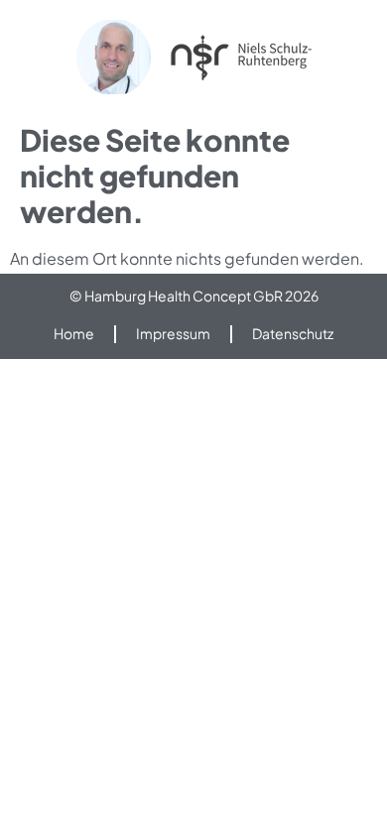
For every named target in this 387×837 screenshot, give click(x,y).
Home (74, 333)
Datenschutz (292, 333)
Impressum (173, 333)
